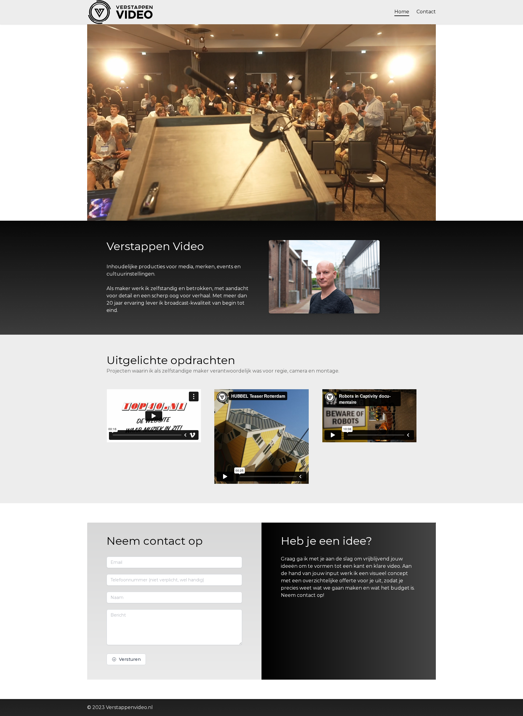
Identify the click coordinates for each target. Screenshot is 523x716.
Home (401, 12)
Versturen (130, 659)
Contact (426, 12)
